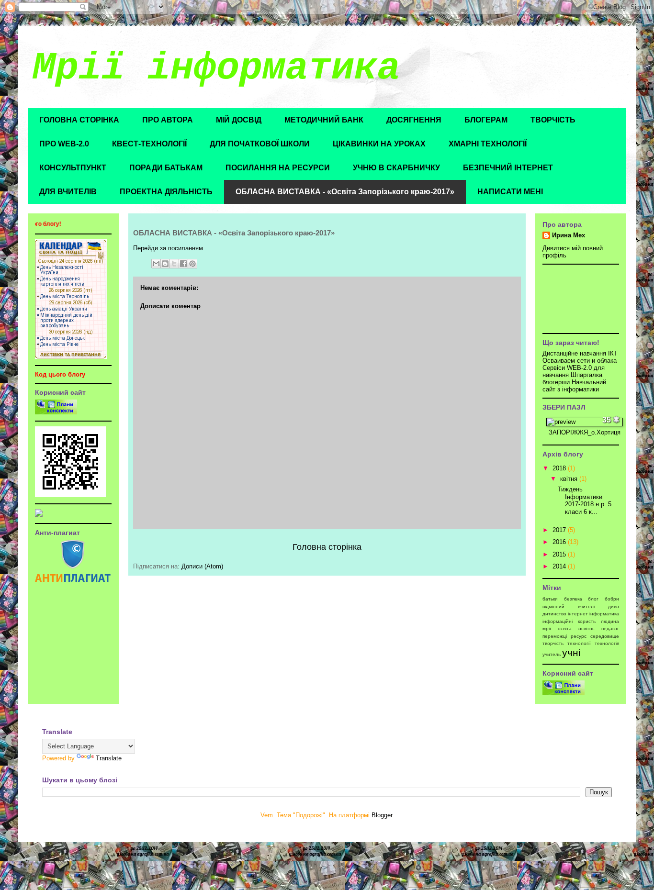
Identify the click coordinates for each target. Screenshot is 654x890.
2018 (560, 468)
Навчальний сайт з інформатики (574, 385)
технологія (607, 643)
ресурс (578, 636)
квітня (569, 478)
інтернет (578, 613)
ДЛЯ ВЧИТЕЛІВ (68, 192)
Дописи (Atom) (202, 566)
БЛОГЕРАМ (485, 120)
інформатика (604, 613)
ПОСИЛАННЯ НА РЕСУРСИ (278, 168)
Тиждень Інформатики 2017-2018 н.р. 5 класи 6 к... (584, 500)
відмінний (553, 606)
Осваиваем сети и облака (579, 360)
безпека (573, 598)
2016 (560, 541)
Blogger (382, 815)
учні (571, 652)
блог (593, 598)
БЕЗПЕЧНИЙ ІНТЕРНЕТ (508, 168)
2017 (560, 530)
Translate (109, 758)
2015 (560, 554)
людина (610, 621)
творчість (553, 643)
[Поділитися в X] (174, 263)
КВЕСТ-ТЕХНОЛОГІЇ (149, 144)
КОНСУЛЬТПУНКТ (72, 168)
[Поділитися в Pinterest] (192, 263)
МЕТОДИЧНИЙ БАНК (323, 120)
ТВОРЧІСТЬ (552, 120)
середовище (604, 636)
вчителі (586, 606)
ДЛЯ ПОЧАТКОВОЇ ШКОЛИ (260, 144)
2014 (560, 566)
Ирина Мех (568, 235)
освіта (565, 628)
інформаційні (557, 621)
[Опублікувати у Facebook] (183, 263)
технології (579, 643)
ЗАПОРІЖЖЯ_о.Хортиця (584, 432)
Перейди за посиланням (168, 248)
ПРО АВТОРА (167, 120)
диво (613, 606)
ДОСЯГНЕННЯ (413, 120)
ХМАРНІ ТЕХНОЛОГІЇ (488, 144)
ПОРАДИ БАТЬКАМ (166, 168)
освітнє (586, 628)
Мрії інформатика (216, 68)
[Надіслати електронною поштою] (156, 263)
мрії (546, 628)
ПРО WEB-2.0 (64, 144)
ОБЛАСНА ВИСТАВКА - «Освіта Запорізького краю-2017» (345, 192)
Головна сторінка (327, 547)
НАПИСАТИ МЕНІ (510, 192)
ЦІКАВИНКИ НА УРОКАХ (379, 144)
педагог (610, 628)
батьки (550, 598)
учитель (551, 654)
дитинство (554, 613)
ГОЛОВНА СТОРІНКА (79, 120)
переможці (554, 636)
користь (587, 621)
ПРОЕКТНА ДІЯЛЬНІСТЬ (166, 192)
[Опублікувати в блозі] (165, 263)
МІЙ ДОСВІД (238, 120)
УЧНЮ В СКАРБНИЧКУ (396, 168)
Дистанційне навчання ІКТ (580, 353)
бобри (612, 598)
